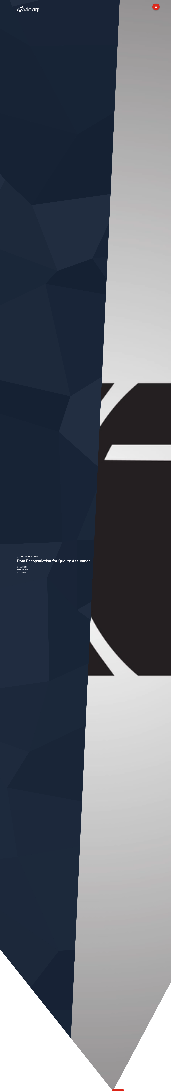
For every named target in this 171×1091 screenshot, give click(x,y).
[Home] (28, 12)
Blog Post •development (28, 557)
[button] (156, 7)
